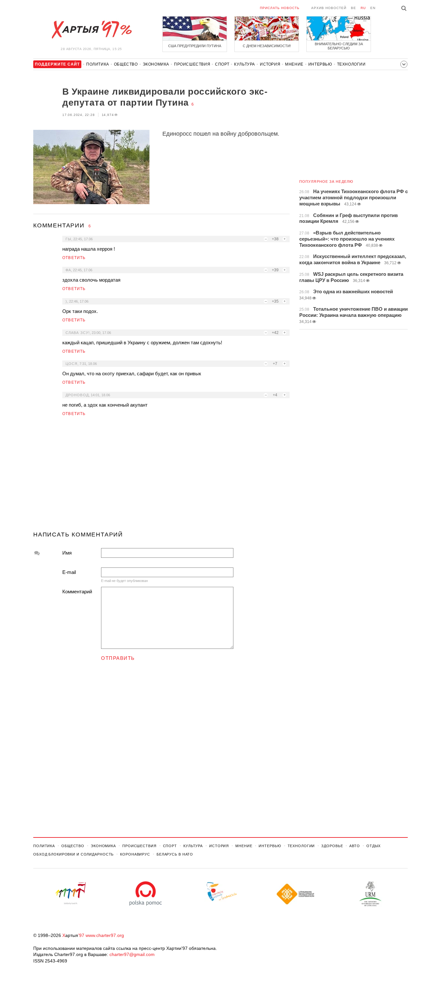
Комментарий (77, 591)
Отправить (118, 658)
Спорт (222, 64)
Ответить (74, 257)
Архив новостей (328, 8)
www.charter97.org (105, 935)
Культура (244, 64)
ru (363, 8)
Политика (97, 64)
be (353, 8)
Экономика (156, 64)
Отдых (373, 846)
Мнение (294, 64)
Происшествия (192, 64)
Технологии (351, 64)
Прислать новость (280, 8)
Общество (126, 64)
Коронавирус (135, 854)
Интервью (320, 64)
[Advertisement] (161, 476)
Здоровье (332, 846)
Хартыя (91, 29)
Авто (354, 846)
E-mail (69, 572)
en (372, 8)
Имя (67, 553)
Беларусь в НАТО (175, 854)
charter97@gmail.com (132, 954)
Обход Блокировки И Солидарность (73, 854)
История (270, 64)
